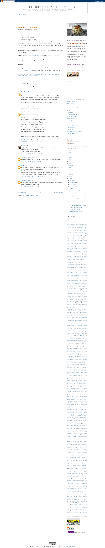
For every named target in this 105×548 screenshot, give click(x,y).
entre (68, 320)
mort (76, 401)
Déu (76, 306)
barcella (68, 253)
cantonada (84, 278)
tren (75, 498)
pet (68, 428)
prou (82, 439)
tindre (81, 488)
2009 (70, 176)
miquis (73, 396)
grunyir (68, 359)
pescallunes (78, 426)
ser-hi (77, 478)
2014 (70, 165)
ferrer (79, 337)
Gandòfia (76, 349)
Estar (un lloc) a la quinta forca (76, 201)
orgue (86, 409)
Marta (76, 385)
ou (67, 412)
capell (73, 281)
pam (86, 414)
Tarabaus (71, 485)
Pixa (69, 431)
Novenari (78, 407)
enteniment (76, 318)
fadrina (71, 330)
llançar (72, 372)
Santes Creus (81, 471)
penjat (75, 423)
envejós (72, 320)
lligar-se (69, 375)
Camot (76, 272)
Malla (73, 380)
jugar (81, 367)
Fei (78, 333)
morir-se (68, 401)
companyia (77, 291)
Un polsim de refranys (72, 133)
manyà (82, 381)
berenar (69, 257)
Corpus (73, 296)
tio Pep (81, 490)
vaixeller (73, 501)
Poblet (81, 433)
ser (72, 478)
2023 (70, 150)
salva (68, 460)
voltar (77, 510)
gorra (69, 356)
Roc (79, 454)
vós (80, 510)
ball (42, 74)
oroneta (73, 410)
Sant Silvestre (75, 470)
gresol (85, 357)
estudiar (79, 328)
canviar (71, 280)
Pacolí (77, 412)
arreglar (84, 243)
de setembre (72, 186)
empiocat (68, 315)
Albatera (72, 232)
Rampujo (77, 447)
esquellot (84, 323)
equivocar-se (78, 320)
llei (85, 372)
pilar (71, 430)
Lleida (68, 373)
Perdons (76, 425)
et (82, 328)
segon (68, 475)
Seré (80, 478)
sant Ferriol (75, 463)
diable (71, 307)
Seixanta (72, 475)
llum (67, 377)
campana (84, 272)
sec (82, 473)
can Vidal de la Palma (75, 275)
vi (85, 506)
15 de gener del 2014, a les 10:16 (31, 161)
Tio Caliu (85, 488)
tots (71, 496)
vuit (83, 510)
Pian (82, 428)
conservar (76, 293)
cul (73, 301)
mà (85, 377)
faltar (68, 331)
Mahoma (68, 378)
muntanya (73, 402)
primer (72, 439)
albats (77, 232)
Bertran (81, 257)
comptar (86, 291)
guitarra (75, 361)
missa (76, 396)
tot (85, 494)
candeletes (80, 277)
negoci (75, 404)
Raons (82, 447)
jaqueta (73, 365)
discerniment (80, 309)
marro (72, 385)
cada (83, 267)
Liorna (77, 370)
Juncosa (68, 369)
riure (68, 454)
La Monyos (69, 370)
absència (80, 224)
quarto (76, 442)
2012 (70, 170)
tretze (83, 498)
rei (85, 449)
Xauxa (73, 512)
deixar (73, 302)
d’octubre (72, 184)
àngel (75, 238)
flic (79, 341)
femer (68, 335)
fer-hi (77, 335)
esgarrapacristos (69, 322)
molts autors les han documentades (75, 43)
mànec (85, 380)
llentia (76, 373)
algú (76, 233)
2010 (70, 174)
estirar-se (84, 327)
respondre (68, 452)
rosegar (85, 455)
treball (68, 498)
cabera (68, 267)
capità (81, 281)
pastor (76, 418)
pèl (83, 420)
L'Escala (79, 369)
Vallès (86, 501)
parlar (69, 417)
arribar (78, 245)
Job (67, 367)
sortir (72, 483)
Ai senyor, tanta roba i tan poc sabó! (77, 198)
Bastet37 (23, 145)
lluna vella (81, 377)
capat (85, 280)
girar (72, 354)
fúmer (68, 348)
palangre (68, 414)
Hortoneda (76, 364)
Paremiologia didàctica (72, 118)
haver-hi (68, 362)
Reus (72, 452)
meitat (74, 389)
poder (78, 434)
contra (85, 293)
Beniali (81, 256)
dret (78, 312)
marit (69, 385)
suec (78, 483)
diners (72, 309)
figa (76, 340)
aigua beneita (80, 230)
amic (85, 235)
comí (72, 291)
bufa (82, 264)
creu (77, 299)
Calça (85, 269)
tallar (81, 483)
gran (83, 356)
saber (86, 457)
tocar (86, 491)
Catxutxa (78, 285)
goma (82, 354)
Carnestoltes (77, 283)
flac (77, 341)
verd (82, 504)
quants (68, 442)
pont (69, 436)
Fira (71, 341)
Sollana (77, 481)
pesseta (86, 426)
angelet (79, 238)
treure (86, 498)
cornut (69, 296)
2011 (70, 172)
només (68, 407)
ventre (76, 504)
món (86, 398)
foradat (69, 343)
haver (85, 361)
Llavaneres (77, 372)
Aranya (77, 241)
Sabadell (74, 457)
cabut (80, 267)
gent (82, 353)
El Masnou (76, 314)
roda (82, 454)
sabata (78, 457)
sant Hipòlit (73, 465)
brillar (79, 264)
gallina (85, 348)
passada (80, 417)
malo (76, 380)
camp (80, 272)
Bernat (78, 257)
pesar (73, 426)
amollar (71, 237)
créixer (68, 299)
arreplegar (73, 245)
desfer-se (84, 302)
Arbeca (81, 241)
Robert (75, 454)
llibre (86, 373)
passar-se (68, 418)
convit (76, 294)
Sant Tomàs (82, 470)
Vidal (75, 507)
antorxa (68, 240)
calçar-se (68, 270)
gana (72, 349)
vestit (74, 506)
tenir (84, 486)
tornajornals (77, 493)
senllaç (72, 476)
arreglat (68, 245)
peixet (80, 420)
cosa (71, 298)
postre (85, 438)
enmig (69, 318)
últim (85, 499)
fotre (71, 345)
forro (82, 343)
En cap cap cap (70, 112)
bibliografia (23, 14)
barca (85, 251)
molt (83, 398)
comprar (81, 291)
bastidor (72, 254)
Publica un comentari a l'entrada (25, 190)
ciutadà (75, 288)
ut (69, 501)
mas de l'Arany (71, 386)
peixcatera (76, 420)
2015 (70, 163)
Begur (74, 256)
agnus (75, 229)
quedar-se (69, 444)
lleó (83, 373)
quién (76, 444)
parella (86, 415)
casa (69, 285)
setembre (69, 480)
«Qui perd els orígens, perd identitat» (75, 64)
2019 (70, 159)
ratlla (85, 447)
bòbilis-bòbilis (69, 261)
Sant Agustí (79, 460)
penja (72, 423)
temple (76, 486)
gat (82, 351)
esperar (79, 323)
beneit (77, 256)
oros (77, 410)
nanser (68, 404)
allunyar (82, 233)
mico (83, 393)
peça (80, 418)
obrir (85, 407)
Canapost (85, 275)
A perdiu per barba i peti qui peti (76, 213)
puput (75, 441)
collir (75, 290)
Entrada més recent (22, 192)
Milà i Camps (71, 394)
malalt (85, 378)
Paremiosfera (70, 122)
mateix (68, 388)
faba (85, 328)
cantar (76, 278)
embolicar (84, 314)
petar (72, 428)
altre (73, 235)
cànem (85, 277)
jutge (75, 369)
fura (71, 348)
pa (73, 412)
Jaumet (77, 365)
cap (75, 280)
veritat (86, 504)
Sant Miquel (70, 468)
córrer (76, 296)
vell (75, 502)
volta (73, 510)
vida (72, 507)
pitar (86, 430)
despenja (74, 304)
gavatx (68, 353)
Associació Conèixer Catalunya (33, 55)
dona (74, 310)
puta (81, 441)
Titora (82, 491)
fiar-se (85, 338)
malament (68, 380)
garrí (67, 351)
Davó (85, 301)
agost (85, 229)
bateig (84, 254)
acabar (34, 74)
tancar (85, 483)
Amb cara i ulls (70, 103)
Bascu (85, 253)
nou (71, 407)
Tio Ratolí (85, 490)
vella (78, 502)
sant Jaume (79, 465)
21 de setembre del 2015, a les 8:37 (32, 186)
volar (85, 509)
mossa (81, 401)
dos (72, 312)
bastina (76, 254)
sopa (85, 481)
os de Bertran (84, 410)
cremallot (72, 299)
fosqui (68, 345)
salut (85, 458)
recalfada (74, 449)
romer (68, 455)
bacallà (75, 248)
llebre (82, 372)
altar (67, 235)
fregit (69, 346)
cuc (70, 301)
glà (75, 354)
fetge (79, 338)
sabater (82, 457)
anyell (81, 240)
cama (68, 272)
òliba (68, 409)
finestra (68, 341)
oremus (82, 409)
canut (68, 280)
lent (73, 370)
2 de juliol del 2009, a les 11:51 (31, 88)
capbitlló (68, 281)
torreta (79, 494)
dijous (75, 307)
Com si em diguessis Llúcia (75, 190)
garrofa (74, 351)
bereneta (73, 257)
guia (67, 361)
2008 (70, 178)
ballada (82, 249)
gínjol (69, 354)
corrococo (84, 296)
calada (77, 269)
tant (67, 485)
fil (82, 340)
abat (76, 224)
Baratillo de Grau (76, 251)
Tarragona (84, 485)
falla (81, 330)
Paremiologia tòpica (71, 120)
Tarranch (68, 486)
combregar (84, 290)
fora (82, 341)
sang (71, 460)
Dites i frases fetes (71, 110)
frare (83, 345)
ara (70, 241)
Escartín (84, 320)
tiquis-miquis (74, 491)
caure (83, 285)
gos (72, 356)
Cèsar (85, 286)
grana (86, 356)
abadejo (68, 224)
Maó (85, 381)
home (83, 362)
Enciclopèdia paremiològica (73, 114)
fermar (85, 335)
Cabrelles (76, 267)
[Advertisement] (52, 19)
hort (68, 364)
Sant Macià (80, 466)
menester (85, 389)
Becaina (69, 256)
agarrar (71, 229)
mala (81, 378)
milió (77, 394)
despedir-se (69, 304)
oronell (69, 410)
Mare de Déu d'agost (77, 383)
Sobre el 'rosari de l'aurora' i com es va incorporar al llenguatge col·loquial (37, 67)
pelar (74, 422)
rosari (19, 75)
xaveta (77, 512)
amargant (77, 235)
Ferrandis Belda (73, 337)
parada (69, 415)
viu (82, 509)
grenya (81, 357)
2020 (70, 157)
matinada (72, 388)
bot (76, 262)
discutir (85, 309)
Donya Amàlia (83, 310)
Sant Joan (84, 465)
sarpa (76, 473)
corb (86, 294)
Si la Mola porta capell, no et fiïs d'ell (77, 205)
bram (72, 264)
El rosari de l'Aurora (25, 70)
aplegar (85, 240)
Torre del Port (69, 494)
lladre (85, 370)
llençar (72, 373)
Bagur (68, 249)
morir (85, 399)
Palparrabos (82, 414)
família (74, 331)
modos (68, 398)
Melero (81, 389)
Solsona (81, 481)
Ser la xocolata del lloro (74, 209)
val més (77, 501)
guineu (71, 361)
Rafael (79, 446)
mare (71, 383)
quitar (69, 446)
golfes (78, 354)
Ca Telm (84, 265)
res (85, 450)
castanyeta (73, 285)
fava (72, 333)
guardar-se (80, 359)
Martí (79, 385)
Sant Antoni (85, 460)
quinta (86, 444)
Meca (85, 388)
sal (79, 458)
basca (81, 253)
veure (78, 506)
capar (82, 280)
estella (77, 327)
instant (84, 364)
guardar (75, 359)
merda (69, 393)
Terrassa (71, 488)
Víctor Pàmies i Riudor (26, 91)
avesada (71, 248)
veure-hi (82, 506)
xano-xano (68, 512)
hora (86, 362)
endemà (73, 317)
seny (80, 476)
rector (78, 449)
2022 (70, 153)
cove (85, 298)
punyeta (71, 441)
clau (85, 288)
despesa (84, 304)
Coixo (71, 290)
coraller (83, 294)
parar (73, 415)
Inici (40, 192)
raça (76, 446)
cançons (69, 277)
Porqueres (81, 436)
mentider (74, 391)
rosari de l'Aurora (27, 75)
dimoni (85, 307)
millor (81, 394)
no (73, 406)
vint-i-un (71, 509)
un (67, 501)
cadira (86, 267)
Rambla (68, 447)
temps (80, 486)
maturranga (77, 388)
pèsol (82, 426)
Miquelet (68, 396)
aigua (75, 230)
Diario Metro (56, 55)
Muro (77, 402)
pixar (72, 431)
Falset (54, 74)
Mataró (85, 386)
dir (75, 309)
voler (68, 511)
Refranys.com (70, 129)
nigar (85, 404)
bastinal (80, 254)
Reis (67, 450)
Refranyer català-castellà (72, 125)
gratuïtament (77, 357)
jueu (78, 367)
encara (80, 315)
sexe (85, 480)
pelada (86, 420)
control (68, 294)
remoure (81, 450)
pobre (85, 433)
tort (82, 494)
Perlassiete (69, 426)
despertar (79, 304)
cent (74, 286)
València (82, 501)
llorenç (22, 165)
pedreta (68, 420)
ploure (69, 433)
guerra (85, 359)
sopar (68, 483)
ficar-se (72, 340)
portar (71, 438)
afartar (78, 227)
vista (78, 509)
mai (72, 378)
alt (85, 233)
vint (83, 507)
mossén (85, 401)
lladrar (81, 370)
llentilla (80, 373)
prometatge (77, 439)
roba (71, 454)
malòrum (80, 380)
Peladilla (69, 422)
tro (72, 499)
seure (82, 480)
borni (74, 262)
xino (80, 512)
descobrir (78, 302)
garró (71, 351)
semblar (78, 475)
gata (85, 351)
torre (85, 493)
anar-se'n (71, 238)
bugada (86, 264)
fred (86, 345)
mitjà (80, 396)
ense (72, 318)
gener (79, 353)
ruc (70, 457)
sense (76, 476)
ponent (86, 434)
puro (78, 441)
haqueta (80, 361)
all (78, 233)
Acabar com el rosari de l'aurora (27, 27)
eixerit (68, 314)
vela (72, 502)
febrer (76, 333)
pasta (73, 418)
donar (78, 310)
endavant (68, 317)
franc (75, 345)
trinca (69, 499)
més (73, 393)
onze (76, 409)
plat (79, 431)
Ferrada (68, 337)
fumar (85, 346)
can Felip (83, 273)
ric (75, 452)
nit (70, 406)
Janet (69, 365)
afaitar (74, 227)
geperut (86, 353)
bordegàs (84, 261)
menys (82, 391)
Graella (79, 356)
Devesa (80, 306)
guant (72, 359)
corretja (80, 296)
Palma (77, 414)
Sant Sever (70, 470)
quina (83, 444)
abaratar (72, 224)
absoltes (84, 224)
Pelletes (84, 422)
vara (68, 502)
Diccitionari (69, 109)
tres (79, 498)
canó (67, 278)
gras (68, 357)
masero (77, 386)
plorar (86, 431)
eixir (71, 314)
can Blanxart (72, 273)
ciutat (79, 288)
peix (71, 420)
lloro (78, 375)
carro (86, 283)
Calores (85, 270)
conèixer (70, 293)
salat (82, 458)
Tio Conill (77, 490)
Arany (74, 241)
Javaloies (81, 365)
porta (85, 436)
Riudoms (84, 452)
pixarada (75, 431)
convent (72, 294)
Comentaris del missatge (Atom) (31, 195)
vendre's (86, 502)
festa (67, 338)
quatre (80, 442)
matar (81, 386)
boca (74, 261)
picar (85, 428)
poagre (77, 433)
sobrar (70, 481)
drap (75, 312)
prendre (68, 439)
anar (82, 237)
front (72, 346)
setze (79, 480)
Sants (73, 473)
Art (71, 246)
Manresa (68, 381)
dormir (68, 312)
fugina (76, 346)
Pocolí (75, 434)
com (45, 74)
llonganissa (74, 375)
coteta (82, 298)
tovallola (80, 496)
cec (68, 286)
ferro (82, 337)
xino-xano (84, 512)
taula (72, 486)
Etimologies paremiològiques (52, 7)
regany (82, 449)
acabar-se (72, 225)
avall (68, 248)
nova (74, 407)
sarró (79, 473)
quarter (72, 442)
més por (78, 393)
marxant (83, 385)
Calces (73, 270)
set (86, 478)
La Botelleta (84, 369)
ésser (78, 325)
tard (75, 485)
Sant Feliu (80, 462)
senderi (68, 476)
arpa (76, 243)
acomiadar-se (78, 225)
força (79, 343)
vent (73, 504)
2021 (70, 155)
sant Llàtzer (74, 466)
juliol (85, 367)
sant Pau (76, 468)
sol (73, 481)
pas (72, 417)
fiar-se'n (68, 340)
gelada (76, 353)
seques (68, 478)
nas (71, 404)
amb (81, 235)
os (79, 410)
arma (72, 243)
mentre (78, 391)
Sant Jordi (68, 466)
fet (76, 338)
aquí (67, 241)
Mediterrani (69, 389)
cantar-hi (79, 278)
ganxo (85, 349)
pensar (79, 423)
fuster (78, 348)
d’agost (71, 216)
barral (73, 253)
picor (68, 430)
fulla (82, 346)
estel (70, 327)
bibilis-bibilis (69, 259)
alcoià (85, 232)
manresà (72, 381)
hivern (79, 362)
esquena (68, 325)
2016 (70, 161)
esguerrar (80, 322)
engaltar (81, 317)
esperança (74, 323)
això (85, 230)
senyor (84, 476)
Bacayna (84, 248)
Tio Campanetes (71, 490)
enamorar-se (74, 315)
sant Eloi (69, 462)
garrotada (78, 351)
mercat (86, 391)
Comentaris (71, 143)
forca (76, 343)
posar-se (80, 438)
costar (78, 298)
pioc (83, 430)
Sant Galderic (81, 463)
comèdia (49, 74)
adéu (86, 225)
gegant (72, 353)
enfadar (77, 317)
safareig (75, 458)
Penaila (68, 423)
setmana (74, 480)
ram (85, 446)
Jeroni (85, 365)
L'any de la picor (73, 188)
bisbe (78, 259)
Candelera (74, 277)
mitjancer (84, 396)
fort (85, 343)
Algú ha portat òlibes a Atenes (76, 207)
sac (72, 458)
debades (68, 302)
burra (69, 265)
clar (82, 288)
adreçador (69, 227)
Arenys (68, 243)
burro (73, 265)
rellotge (76, 450)
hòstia (81, 364)
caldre (81, 270)
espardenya (69, 323)
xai (85, 510)
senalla (84, 475)
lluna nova (76, 377)
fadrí (67, 330)
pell (80, 422)
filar (85, 340)
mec (82, 388)
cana (82, 275)
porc (76, 436)
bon (80, 261)
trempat (72, 498)
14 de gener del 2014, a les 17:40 (31, 153)
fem (85, 333)
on (73, 409)
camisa (72, 272)
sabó (69, 458)
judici (75, 367)
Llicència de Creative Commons (64, 546)
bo (85, 259)
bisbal (74, 259)
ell (80, 314)
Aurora (38, 74)
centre (78, 286)
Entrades (71, 140)
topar (69, 493)
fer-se (81, 335)
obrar (82, 407)
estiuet (71, 328)
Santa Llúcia (74, 471)
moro (72, 401)
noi (85, 406)
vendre (82, 502)
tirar (78, 491)
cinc (67, 288)
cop (79, 294)
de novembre (73, 182)
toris (72, 493)
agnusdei (79, 229)
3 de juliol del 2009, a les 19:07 (31, 108)
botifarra (83, 262)
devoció (85, 306)
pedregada (84, 418)
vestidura (69, 506)
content (80, 293)
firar (74, 341)
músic (81, 402)
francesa (79, 345)
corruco (68, 298)
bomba (77, 261)
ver (79, 504)
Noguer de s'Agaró (80, 406)
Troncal (79, 499)
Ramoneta (73, 447)
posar (76, 438)
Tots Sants (75, 496)
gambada (68, 349)
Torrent (35, 75)
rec (70, 449)
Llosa (82, 375)
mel (77, 389)
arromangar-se (83, 245)
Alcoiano (68, 233)
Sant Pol (85, 468)
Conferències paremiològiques (73, 107)
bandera (69, 251)
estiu (67, 328)
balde (76, 249)
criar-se (80, 299)
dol (67, 310)
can (67, 274)
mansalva (77, 381)
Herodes (74, 362)
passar (84, 417)
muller (68, 402)
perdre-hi (84, 425)
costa (75, 298)
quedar (84, 442)
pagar (81, 412)
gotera (76, 356)
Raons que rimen (70, 123)
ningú (68, 406)
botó (86, 262)
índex (19, 14)
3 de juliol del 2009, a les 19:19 (31, 142)
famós (78, 331)
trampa (85, 496)
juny (72, 369)
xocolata (68, 514)
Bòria (68, 262)
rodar (85, 454)
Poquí (73, 436)
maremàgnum (85, 383)
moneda (73, 399)
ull (82, 499)
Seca (85, 473)
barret (76, 253)
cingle (71, 288)
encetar (84, 315)
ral (82, 446)
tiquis (69, 491)
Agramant (68, 230)
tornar (81, 493)
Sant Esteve (75, 462)
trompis (75, 499)
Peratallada (84, 423)
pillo (77, 430)
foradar (86, 341)
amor (75, 237)
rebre (68, 449)
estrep (75, 328)
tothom (68, 496)
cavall (86, 285)
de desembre (73, 180)
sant (74, 460)
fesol (85, 337)
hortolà (72, 364)
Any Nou (76, 240)
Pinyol (80, 430)
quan (85, 441)
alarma (68, 232)
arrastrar (80, 243)
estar (81, 325)
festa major (72, 338)
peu (78, 428)
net (78, 404)
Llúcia (85, 375)
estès (81, 327)
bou (69, 264)
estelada (73, 327)
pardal (77, 415)
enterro (85, 318)
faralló (81, 331)
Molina (79, 398)
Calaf (81, 269)
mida (86, 393)
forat (73, 343)
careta (73, 283)
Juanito (71, 367)
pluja (74, 433)
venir (69, 504)
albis (81, 232)
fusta (75, 348)
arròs (68, 246)
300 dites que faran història (73, 101)
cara (85, 281)
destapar (72, 306)
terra (68, 488)
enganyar (85, 317)
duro (85, 312)
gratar (72, 357)
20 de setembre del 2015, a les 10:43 (33, 176)
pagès (85, 412)
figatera (79, 340)
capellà (77, 281)
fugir (79, 346)
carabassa (68, 283)
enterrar (81, 318)
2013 (70, 168)
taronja (79, 485)
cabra (72, 267)
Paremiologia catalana (72, 116)
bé (86, 254)
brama (76, 264)
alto (70, 235)
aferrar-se (82, 227)
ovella (70, 412)
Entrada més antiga (58, 192)
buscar (77, 265)
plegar (82, 431)
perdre (80, 425)
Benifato (85, 256)
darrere (77, 301)
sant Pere (81, 468)
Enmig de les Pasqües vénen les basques (78, 193)
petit (75, 428)
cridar (85, 299)
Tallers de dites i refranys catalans (74, 131)
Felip (82, 333)
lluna (71, 377)
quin (79, 444)
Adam (83, 225)
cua (67, 301)
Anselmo (84, 238)
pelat (77, 422)
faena (75, 330)
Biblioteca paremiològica (72, 105)
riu (81, 452)
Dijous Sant (80, 307)
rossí (67, 457)
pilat (74, 430)
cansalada (71, 278)
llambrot (68, 372)
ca (80, 265)
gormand (85, 354)
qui (73, 444)
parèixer (81, 415)
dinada (68, 309)
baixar (71, 249)
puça (85, 439)
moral (81, 399)
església (75, 322)
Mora (78, 399)
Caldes (77, 270)
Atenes (78, 246)
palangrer (73, 414)
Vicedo (68, 507)
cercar (81, 286)
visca (75, 509)
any (72, 240)
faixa (78, 330)
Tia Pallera (77, 488)
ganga (81, 349)
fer (71, 335)
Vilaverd (79, 507)
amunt (78, 237)
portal (68, 438)
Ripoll (78, 452)
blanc (82, 259)
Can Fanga (78, 273)
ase (74, 246)
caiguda (69, 269)
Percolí (68, 425)
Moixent (58, 74)
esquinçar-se (73, 325)
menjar (69, 391)
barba (81, 251)
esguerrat (84, 322)
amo (67, 237)
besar (85, 257)
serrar (84, 478)
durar (81, 312)
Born (71, 262)
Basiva (68, 254)
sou (74, 483)
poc (67, 434)
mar (67, 383)
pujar (68, 441)
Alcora (73, 233)
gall (81, 348)
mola (76, 398)
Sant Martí (85, 466)
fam (70, 331)
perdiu (72, 425)
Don (70, 310)
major (75, 378)
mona (69, 399)
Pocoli (71, 434)
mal (78, 378)
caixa (73, 269)
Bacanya (80, 248)
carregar (82, 283)
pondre (82, 434)
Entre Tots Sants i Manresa (75, 203)
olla (71, 409)
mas (86, 385)
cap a (78, 280)
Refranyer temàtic (71, 127)
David (81, 301)
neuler (82, 404)
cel (71, 286)
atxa (81, 246)
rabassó (72, 446)
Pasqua (76, 417)
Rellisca (71, 450)
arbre (85, 241)
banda (86, 249)
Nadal (85, 402)
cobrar (68, 290)
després (68, 306)
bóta (79, 262)
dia (67, 307)
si (67, 481)
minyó (85, 394)
